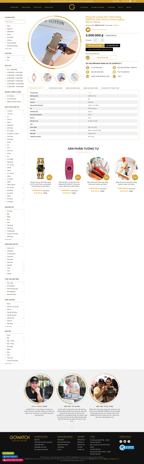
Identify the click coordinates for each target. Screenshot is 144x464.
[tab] (35, 88)
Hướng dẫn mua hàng (40, 447)
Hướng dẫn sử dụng (55, 88)
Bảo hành (37, 439)
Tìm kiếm (135, 1)
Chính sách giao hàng (90, 88)
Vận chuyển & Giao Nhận (41, 449)
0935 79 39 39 (99, 459)
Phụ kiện (80, 447)
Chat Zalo (9, 453)
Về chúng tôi (60, 439)
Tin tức (120, 7)
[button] (68, 427)
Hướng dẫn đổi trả (39, 444)
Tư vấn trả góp (112, 45)
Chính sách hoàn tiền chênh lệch (43, 442)
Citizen (90, 93)
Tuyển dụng (60, 447)
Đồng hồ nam (26, 7)
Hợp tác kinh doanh (62, 444)
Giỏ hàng (127, 1)
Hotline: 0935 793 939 (14, 460)
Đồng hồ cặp (49, 7)
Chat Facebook (11, 456)
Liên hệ (128, 7)
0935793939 (102, 58)
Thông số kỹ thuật (35, 88)
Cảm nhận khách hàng (63, 442)
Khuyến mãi (84, 7)
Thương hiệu (14, 7)
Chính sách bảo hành (73, 88)
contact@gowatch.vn (113, 459)
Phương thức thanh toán (110, 88)
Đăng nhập (116, 1)
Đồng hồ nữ (37, 7)
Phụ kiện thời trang (97, 7)
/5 (45, 193)
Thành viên (111, 7)
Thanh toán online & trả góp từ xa (99, 49)
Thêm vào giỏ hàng (95, 45)
